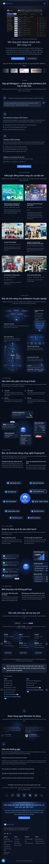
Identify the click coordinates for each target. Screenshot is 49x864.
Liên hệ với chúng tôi (15, 659)
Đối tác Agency (17, 843)
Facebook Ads (7, 839)
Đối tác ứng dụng (17, 845)
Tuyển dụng (16, 841)
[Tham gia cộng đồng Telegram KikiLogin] (3, 860)
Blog (26, 841)
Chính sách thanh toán (40, 843)
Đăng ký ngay (8, 652)
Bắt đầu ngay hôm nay (24, 817)
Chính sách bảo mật (39, 841)
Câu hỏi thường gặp (29, 839)
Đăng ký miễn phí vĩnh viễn (18, 58)
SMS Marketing (7, 846)
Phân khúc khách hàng (7, 849)
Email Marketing (7, 844)
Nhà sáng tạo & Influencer (7, 853)
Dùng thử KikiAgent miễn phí (24, 166)
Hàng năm (28, 623)
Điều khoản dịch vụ (39, 839)
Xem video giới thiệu (32, 58)
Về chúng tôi (16, 839)
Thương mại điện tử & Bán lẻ (8, 841)
